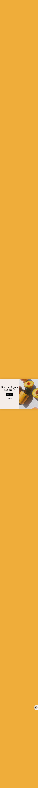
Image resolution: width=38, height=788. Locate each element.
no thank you (9, 398)
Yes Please (9, 394)
